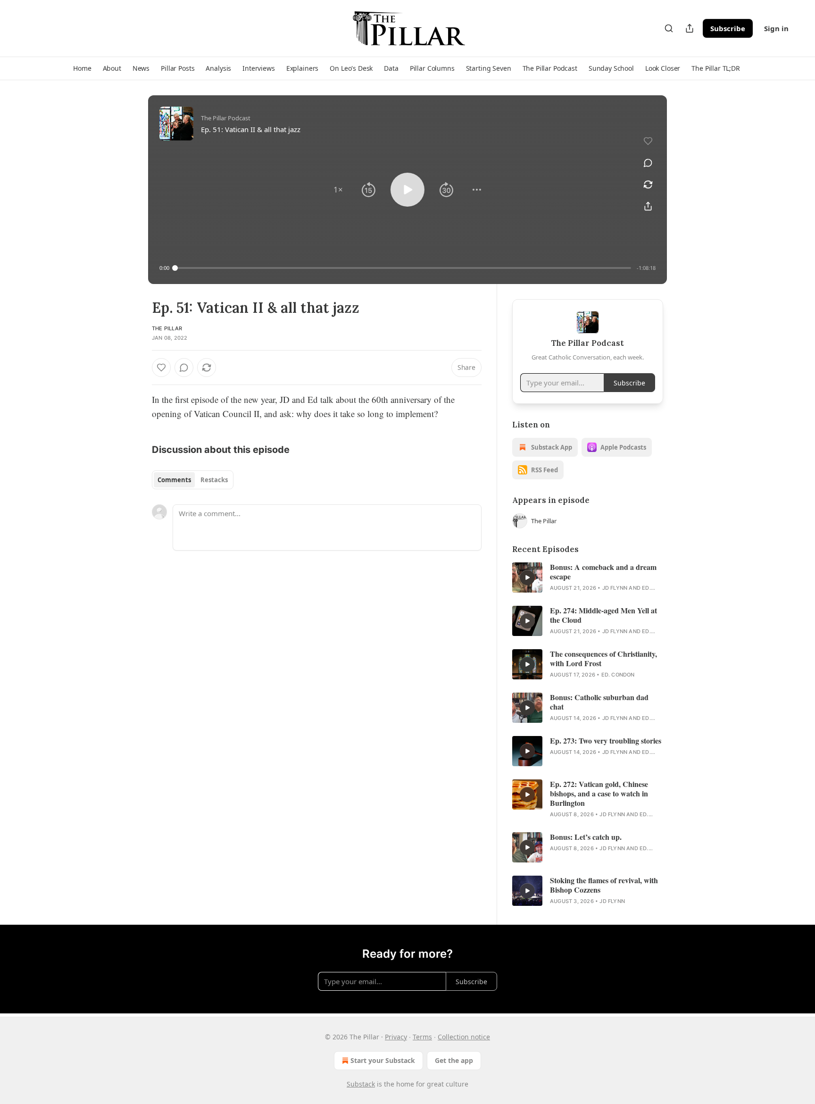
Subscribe (727, 28)
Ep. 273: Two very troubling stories (605, 740)
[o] (527, 577)
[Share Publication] (689, 28)
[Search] (668, 28)
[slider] (403, 268)
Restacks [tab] (214, 480)
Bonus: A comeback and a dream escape (603, 571)
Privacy (396, 1036)
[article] (587, 577)
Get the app (454, 1060)
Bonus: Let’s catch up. (586, 837)
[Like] (161, 367)
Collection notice (464, 1036)
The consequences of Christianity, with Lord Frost (603, 658)
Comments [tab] (174, 480)
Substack (361, 1083)
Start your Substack (382, 1060)
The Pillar (167, 328)
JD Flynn (615, 588)
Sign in (776, 28)
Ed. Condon (618, 674)
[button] (82, 68)
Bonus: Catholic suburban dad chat (599, 702)
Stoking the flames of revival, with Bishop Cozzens (604, 885)
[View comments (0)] (648, 163)
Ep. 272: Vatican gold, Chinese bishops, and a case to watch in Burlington (599, 793)
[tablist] (192, 479)
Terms (422, 1036)
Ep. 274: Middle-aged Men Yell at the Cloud (603, 615)
